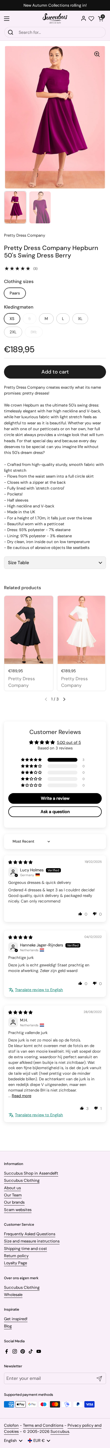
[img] (20, 862)
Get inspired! (16, 1319)
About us (12, 1188)
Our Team (13, 1195)
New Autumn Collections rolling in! (55, 5)
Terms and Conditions (43, 1425)
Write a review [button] (55, 798)
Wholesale (13, 1294)
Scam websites (18, 1209)
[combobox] (55, 32)
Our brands (14, 1202)
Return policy (16, 1255)
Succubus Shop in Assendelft (31, 1173)
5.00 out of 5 (69, 742)
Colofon (11, 1425)
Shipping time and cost (25, 1248)
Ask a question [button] (55, 811)
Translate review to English (39, 989)
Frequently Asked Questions (29, 1234)
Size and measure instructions (32, 1241)
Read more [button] (21, 1095)
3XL (33, 332)
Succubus (59, 1431)
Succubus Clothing (22, 1180)
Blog (8, 1326)
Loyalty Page (15, 1263)
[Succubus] (55, 18)
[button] (100, 18)
